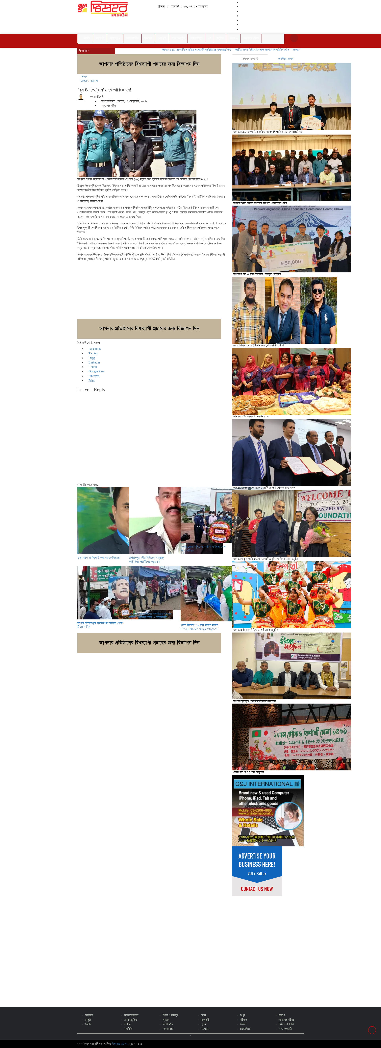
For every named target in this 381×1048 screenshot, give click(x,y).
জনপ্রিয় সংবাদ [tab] (285, 58)
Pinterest (93, 376)
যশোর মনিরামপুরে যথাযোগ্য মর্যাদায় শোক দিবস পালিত (99, 625)
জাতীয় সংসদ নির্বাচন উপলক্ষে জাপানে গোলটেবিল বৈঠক (233, 49)
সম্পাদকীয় (168, 1024)
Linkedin (94, 362)
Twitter (92, 353)
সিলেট (243, 1024)
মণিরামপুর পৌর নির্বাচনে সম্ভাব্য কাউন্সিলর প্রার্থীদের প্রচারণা (147, 560)
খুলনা (203, 1024)
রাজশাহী (205, 1019)
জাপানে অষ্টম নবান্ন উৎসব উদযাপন (250, 416)
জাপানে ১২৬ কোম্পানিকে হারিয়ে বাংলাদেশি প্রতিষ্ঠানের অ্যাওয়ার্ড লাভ (167, 49)
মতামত (127, 1024)
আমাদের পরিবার (251, 38)
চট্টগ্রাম (84, 81)
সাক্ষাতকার (168, 1029)
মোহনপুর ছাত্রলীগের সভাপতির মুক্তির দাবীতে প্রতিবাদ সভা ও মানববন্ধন (150, 615)
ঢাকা (203, 1015)
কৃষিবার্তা (89, 1015)
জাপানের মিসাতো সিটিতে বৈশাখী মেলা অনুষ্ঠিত (255, 630)
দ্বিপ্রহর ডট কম (120, 1043)
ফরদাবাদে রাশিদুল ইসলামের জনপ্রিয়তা (98, 558)
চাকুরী (88, 1019)
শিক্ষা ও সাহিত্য (170, 1015)
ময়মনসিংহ (245, 1029)
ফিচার (88, 1024)
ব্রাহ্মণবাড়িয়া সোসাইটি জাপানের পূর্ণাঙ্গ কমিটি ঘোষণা (258, 345)
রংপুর (242, 1015)
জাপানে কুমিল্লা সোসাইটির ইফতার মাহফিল (254, 701)
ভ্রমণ (282, 1015)
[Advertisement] (151, 291)
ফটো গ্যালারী (285, 1029)
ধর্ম (209, 38)
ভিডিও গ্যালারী (286, 1024)
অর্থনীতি (128, 1029)
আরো (233, 38)
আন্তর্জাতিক (132, 38)
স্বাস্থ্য (166, 1019)
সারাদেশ (114, 38)
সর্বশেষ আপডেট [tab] (250, 58)
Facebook (94, 348)
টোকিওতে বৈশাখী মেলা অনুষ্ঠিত (248, 772)
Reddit (92, 366)
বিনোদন (148, 38)
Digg (91, 358)
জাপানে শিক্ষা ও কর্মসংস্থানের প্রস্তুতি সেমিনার (287, 49)
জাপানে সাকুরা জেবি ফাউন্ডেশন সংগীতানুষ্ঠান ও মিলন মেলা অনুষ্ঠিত (265, 559)
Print (91, 380)
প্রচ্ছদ (86, 38)
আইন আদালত (131, 1015)
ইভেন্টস (220, 38)
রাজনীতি (100, 38)
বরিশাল (243, 1019)
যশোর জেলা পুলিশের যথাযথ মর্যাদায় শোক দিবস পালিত (203, 548)
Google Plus (96, 371)
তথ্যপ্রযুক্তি (178, 38)
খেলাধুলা (162, 38)
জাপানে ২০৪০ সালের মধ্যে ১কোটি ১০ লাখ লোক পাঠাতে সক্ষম (264, 487)
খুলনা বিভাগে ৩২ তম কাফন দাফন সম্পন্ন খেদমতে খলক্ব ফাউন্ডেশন (199, 627)
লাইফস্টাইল (196, 38)
